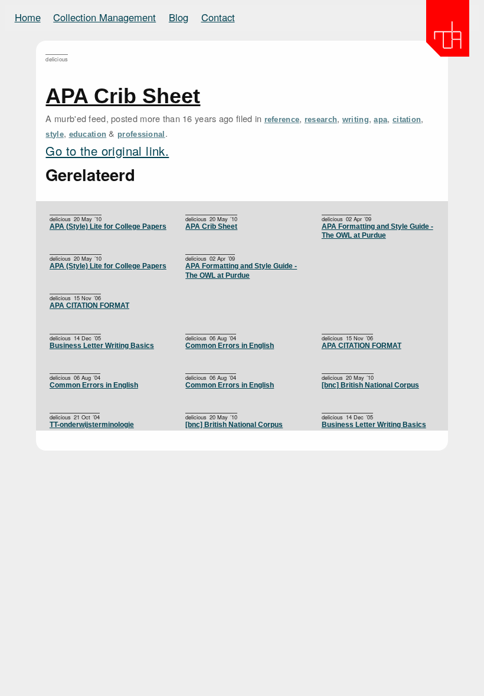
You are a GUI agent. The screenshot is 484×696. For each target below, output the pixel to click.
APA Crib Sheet (122, 96)
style (54, 134)
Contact (218, 17)
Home (28, 17)
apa (380, 119)
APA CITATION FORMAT (89, 305)
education (88, 134)
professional (141, 134)
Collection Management (104, 17)
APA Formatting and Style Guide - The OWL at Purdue (377, 231)
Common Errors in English (229, 346)
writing (355, 119)
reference (282, 119)
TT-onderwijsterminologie (92, 425)
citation (407, 119)
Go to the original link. (107, 150)
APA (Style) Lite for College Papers (108, 226)
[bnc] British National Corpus (370, 385)
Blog (178, 17)
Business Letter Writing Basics (102, 346)
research (321, 119)
